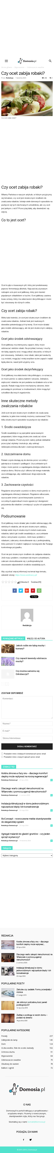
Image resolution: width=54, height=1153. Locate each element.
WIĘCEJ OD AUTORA (36, 639)
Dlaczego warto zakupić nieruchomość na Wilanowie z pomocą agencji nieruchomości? (34, 957)
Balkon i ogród (7, 1068)
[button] (50, 61)
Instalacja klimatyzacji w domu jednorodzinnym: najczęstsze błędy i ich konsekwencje (34, 970)
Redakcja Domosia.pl (9, 780)
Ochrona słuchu (8, 1052)
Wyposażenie (19, 67)
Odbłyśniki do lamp (9, 1040)
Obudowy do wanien (10, 1064)
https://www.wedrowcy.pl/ (26, 575)
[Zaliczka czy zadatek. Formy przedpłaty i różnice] (7, 992)
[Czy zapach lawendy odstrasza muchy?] (7, 661)
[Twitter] (30, 1139)
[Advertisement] (27, 28)
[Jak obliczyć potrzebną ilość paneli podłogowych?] (7, 1005)
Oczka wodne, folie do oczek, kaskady (17, 1048)
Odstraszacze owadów (35, 67)
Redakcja (9, 78)
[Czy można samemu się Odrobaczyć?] (7, 674)
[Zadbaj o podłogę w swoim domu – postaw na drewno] (7, 1018)
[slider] (9, 581)
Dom (3, 1044)
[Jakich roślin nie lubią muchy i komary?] (7, 648)
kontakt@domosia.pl (36, 1122)
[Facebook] (23, 1139)
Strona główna (6, 67)
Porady (4, 1036)
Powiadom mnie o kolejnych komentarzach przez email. (25, 754)
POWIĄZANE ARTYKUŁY (13, 639)
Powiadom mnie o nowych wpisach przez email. (22, 757)
